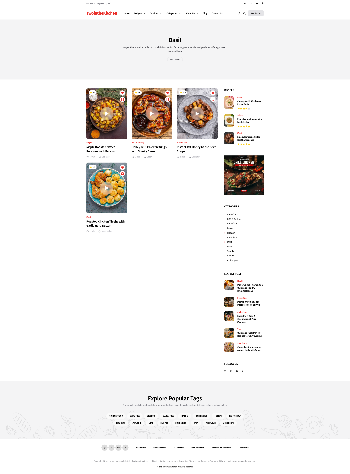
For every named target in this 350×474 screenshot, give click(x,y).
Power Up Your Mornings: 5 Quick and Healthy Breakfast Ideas (250, 288)
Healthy (231, 233)
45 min (137, 157)
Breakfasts (232, 223)
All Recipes (232, 260)
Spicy (196, 423)
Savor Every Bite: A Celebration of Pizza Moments (246, 319)
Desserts (231, 228)
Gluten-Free (168, 416)
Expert (149, 157)
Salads (240, 115)
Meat (88, 217)
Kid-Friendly (235, 416)
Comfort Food (116, 416)
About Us (190, 13)
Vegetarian (210, 423)
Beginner (105, 157)
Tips (239, 329)
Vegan (89, 143)
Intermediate (107, 231)
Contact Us (217, 13)
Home (126, 13)
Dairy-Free (135, 416)
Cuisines (154, 13)
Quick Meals (180, 423)
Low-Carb (120, 423)
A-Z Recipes (178, 447)
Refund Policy (197, 447)
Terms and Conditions (221, 447)
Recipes (138, 13)
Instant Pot (182, 143)
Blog (205, 13)
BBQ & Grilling (138, 143)
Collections (242, 312)
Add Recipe (256, 13)
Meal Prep (136, 423)
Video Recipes (159, 447)
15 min (182, 157)
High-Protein (201, 416)
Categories (172, 13)
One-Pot (164, 423)
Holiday (218, 416)
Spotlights (242, 298)
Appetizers (232, 214)
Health (240, 281)
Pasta (239, 97)
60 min (92, 157)
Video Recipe (228, 423)
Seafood (231, 255)
